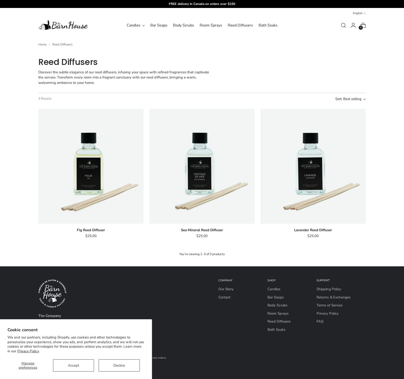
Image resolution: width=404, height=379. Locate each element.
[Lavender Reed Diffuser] (313, 166)
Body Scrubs (277, 305)
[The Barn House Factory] (64, 25)
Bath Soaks (276, 329)
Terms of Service (330, 305)
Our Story (226, 289)
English (357, 13)
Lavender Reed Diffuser (313, 230)
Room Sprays (278, 313)
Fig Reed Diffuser (91, 230)
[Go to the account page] (353, 25)
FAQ (320, 321)
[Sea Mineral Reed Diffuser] (202, 166)
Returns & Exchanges (333, 297)
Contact (224, 297)
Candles (274, 289)
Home (42, 44)
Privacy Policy (28, 351)
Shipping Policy (329, 289)
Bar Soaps (275, 297)
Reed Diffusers (279, 321)
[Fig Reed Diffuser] (91, 166)
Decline (119, 365)
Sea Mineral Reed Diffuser (202, 230)
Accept (73, 365)
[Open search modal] (343, 25)
